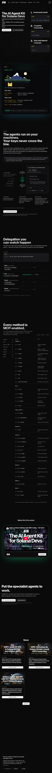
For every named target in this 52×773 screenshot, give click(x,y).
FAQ (34, 2)
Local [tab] (30, 170)
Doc (9, 2)
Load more (26, 703)
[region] (26, 87)
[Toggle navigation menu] (49, 2)
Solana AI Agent (14, 2)
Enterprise (30, 2)
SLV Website (42, 554)
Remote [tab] (34, 170)
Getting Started (6, 30)
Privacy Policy (6, 765)
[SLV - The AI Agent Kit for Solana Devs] (8, 554)
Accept (23, 768)
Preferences (8, 768)
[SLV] (3, 2)
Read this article (12, 667)
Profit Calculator (23, 2)
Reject (16, 768)
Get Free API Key (19, 30)
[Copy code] (48, 16)
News (38, 2)
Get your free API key (11, 211)
